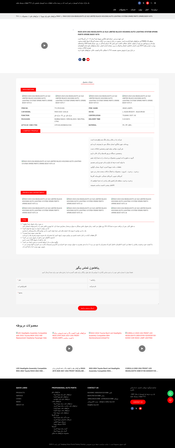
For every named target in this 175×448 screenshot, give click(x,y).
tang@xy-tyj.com (93, 405)
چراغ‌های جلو (34, 16)
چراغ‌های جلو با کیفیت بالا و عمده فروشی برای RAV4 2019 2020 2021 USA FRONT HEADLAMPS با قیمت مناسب (69, 369)
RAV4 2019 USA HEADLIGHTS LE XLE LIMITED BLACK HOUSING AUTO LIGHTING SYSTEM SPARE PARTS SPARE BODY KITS (107, 16)
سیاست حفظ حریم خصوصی (95, 444)
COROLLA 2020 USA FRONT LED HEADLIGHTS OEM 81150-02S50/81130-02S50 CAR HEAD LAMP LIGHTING (140, 369)
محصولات (24, 16)
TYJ (17, 16)
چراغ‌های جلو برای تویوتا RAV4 (50, 16)
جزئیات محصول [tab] (88, 82)
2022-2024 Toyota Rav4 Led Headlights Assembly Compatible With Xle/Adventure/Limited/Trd (104, 369)
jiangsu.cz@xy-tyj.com (107, 402)
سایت (106, 444)
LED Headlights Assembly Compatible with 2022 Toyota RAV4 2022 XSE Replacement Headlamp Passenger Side (32, 369)
